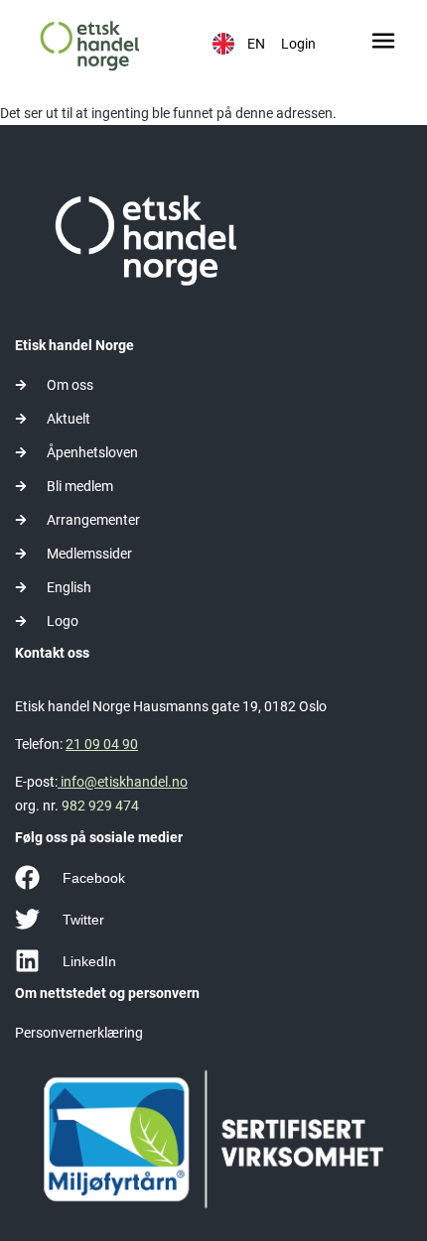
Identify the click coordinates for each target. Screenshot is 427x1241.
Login (298, 44)
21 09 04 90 (102, 744)
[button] (383, 43)
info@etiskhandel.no (123, 782)
